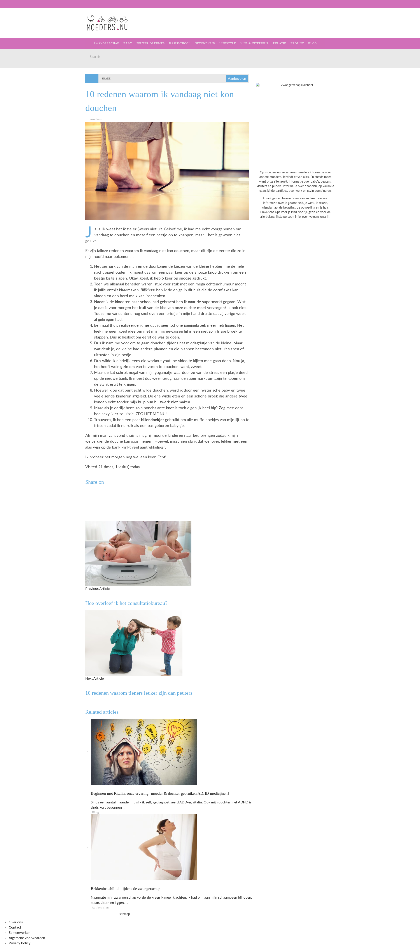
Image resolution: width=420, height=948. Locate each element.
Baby (127, 43)
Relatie (14, 91)
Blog (11, 109)
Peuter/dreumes (150, 43)
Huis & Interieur (22, 82)
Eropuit (14, 100)
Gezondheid (18, 64)
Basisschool (18, 55)
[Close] (6, 6)
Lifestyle (16, 73)
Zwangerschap (20, 29)
